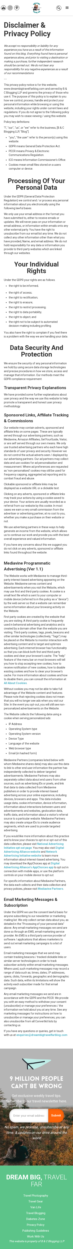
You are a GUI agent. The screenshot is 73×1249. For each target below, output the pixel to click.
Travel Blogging (35, 1213)
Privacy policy (35, 1225)
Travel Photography (35, 1195)
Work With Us (35, 1236)
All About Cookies (15, 683)
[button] (67, 8)
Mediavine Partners (50, 888)
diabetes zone (35, 1219)
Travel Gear (35, 1201)
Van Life (35, 1207)
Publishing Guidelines (35, 1230)
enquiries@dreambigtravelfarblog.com (41, 1035)
